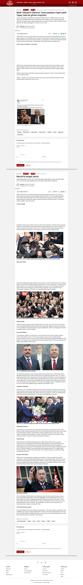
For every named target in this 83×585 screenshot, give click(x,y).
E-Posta (44, 156)
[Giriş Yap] (76, 2)
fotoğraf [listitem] (19, 132)
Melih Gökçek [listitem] (34, 132)
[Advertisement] (41, 55)
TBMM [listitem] (48, 521)
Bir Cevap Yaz (20, 140)
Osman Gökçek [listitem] (42, 132)
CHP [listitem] (34, 521)
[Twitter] (41, 562)
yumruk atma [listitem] (20, 134)
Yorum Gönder (20, 165)
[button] (73, 2)
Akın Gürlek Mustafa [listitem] (21, 521)
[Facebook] (37, 562)
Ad (17, 156)
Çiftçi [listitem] (38, 521)
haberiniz (22, 26)
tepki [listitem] (55, 132)
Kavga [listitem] (43, 521)
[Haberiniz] (9, 3)
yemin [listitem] (53, 521)
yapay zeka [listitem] (60, 132)
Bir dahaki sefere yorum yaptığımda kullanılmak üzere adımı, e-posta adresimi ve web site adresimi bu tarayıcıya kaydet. (39, 161)
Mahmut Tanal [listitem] (26, 132)
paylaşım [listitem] (49, 132)
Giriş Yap (28, 165)
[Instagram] (45, 562)
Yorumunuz (22, 145)
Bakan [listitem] (29, 521)
